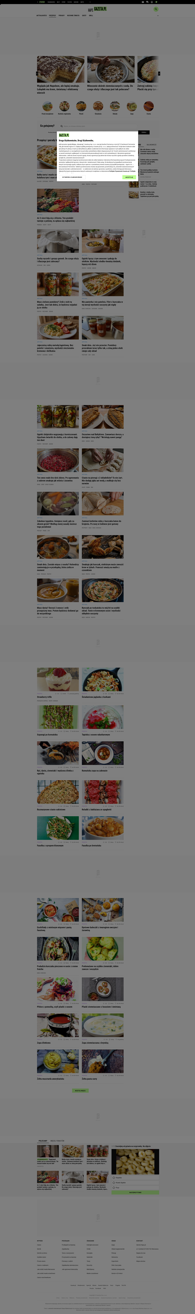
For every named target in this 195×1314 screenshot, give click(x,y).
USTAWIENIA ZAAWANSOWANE (72, 177)
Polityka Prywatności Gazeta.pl (119, 171)
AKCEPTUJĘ (129, 177)
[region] (97, 156)
